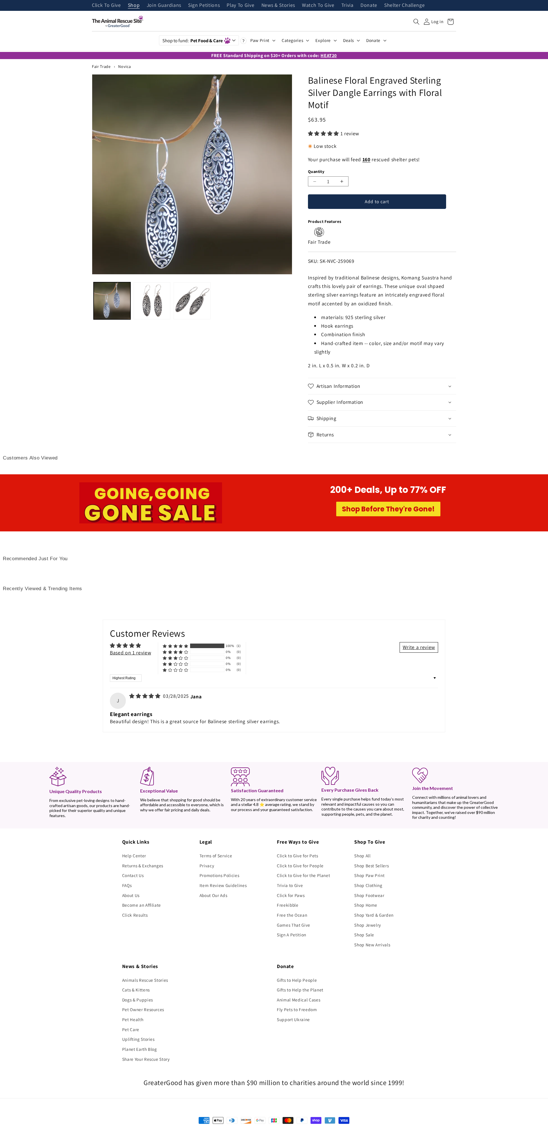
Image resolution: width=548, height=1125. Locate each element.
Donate (368, 5)
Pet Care (130, 1029)
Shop (134, 5)
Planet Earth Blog (139, 1049)
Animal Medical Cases (298, 1000)
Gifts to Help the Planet (300, 990)
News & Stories (278, 5)
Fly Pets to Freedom (297, 1009)
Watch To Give (318, 5)
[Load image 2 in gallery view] (152, 300)
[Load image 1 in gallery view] (112, 300)
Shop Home (365, 905)
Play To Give (240, 5)
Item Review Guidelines (223, 885)
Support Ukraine (293, 1019)
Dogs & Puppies (137, 1000)
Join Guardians (164, 5)
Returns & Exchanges (143, 865)
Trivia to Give (290, 885)
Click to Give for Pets (297, 855)
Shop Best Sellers (371, 865)
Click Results (135, 915)
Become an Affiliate (141, 905)
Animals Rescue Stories (145, 980)
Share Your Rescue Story (146, 1059)
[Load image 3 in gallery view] (192, 300)
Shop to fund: (192, 40)
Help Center (134, 855)
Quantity (316, 171)
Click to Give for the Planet (303, 875)
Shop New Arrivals (372, 944)
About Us (131, 895)
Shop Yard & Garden (374, 915)
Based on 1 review (130, 652)
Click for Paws (291, 895)
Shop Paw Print (369, 875)
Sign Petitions (204, 5)
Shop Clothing (368, 885)
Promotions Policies (219, 875)
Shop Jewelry (367, 925)
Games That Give (293, 925)
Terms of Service (216, 855)
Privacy (207, 865)
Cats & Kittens (136, 990)
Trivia (347, 5)
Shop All (362, 855)
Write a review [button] (419, 647)
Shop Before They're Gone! (388, 509)
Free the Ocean (292, 915)
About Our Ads (213, 895)
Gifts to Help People (297, 980)
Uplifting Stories (138, 1039)
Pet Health (133, 1019)
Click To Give (106, 5)
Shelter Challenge (404, 5)
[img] (145, 696)
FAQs (127, 885)
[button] (416, 22)
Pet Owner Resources (143, 1009)
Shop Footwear (369, 895)
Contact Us (133, 875)
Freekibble (288, 905)
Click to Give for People (300, 865)
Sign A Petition (291, 935)
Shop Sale (364, 935)
